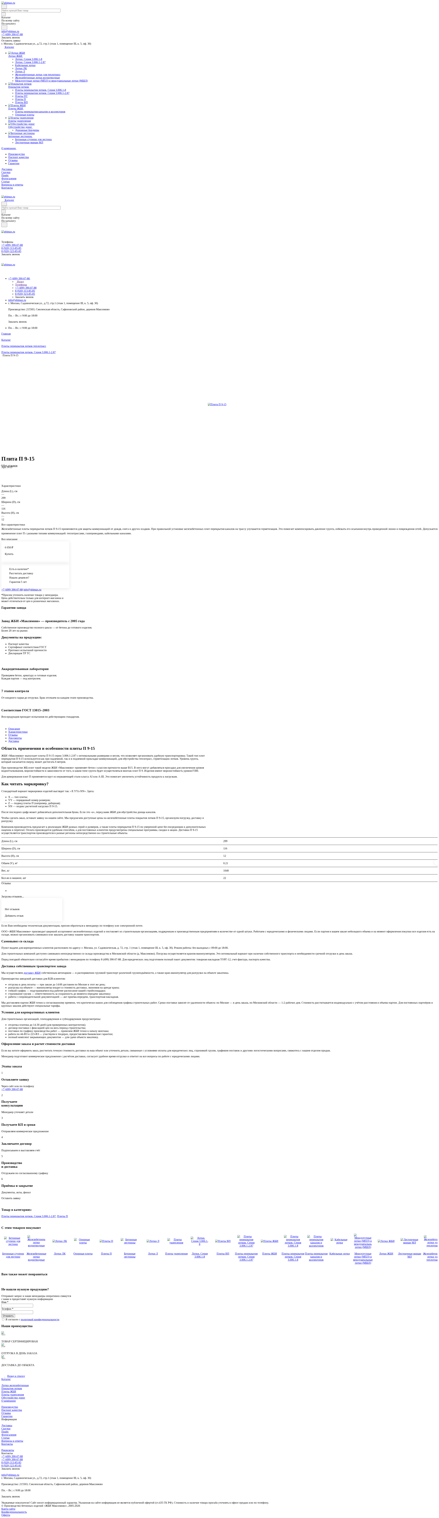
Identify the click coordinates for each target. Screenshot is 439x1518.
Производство (16, 154)
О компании (8, 1400)
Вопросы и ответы (12, 1440)
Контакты (7, 1444)
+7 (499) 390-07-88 (12, 34)
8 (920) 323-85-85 (11, 1465)
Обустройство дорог (13, 1397)
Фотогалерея (8, 1434)
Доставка (13, 741)
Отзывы (13, 160)
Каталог (6, 1379)
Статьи (5, 1437)
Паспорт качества (18, 157)
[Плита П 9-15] (217, 404)
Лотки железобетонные (15, 1385)
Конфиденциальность (14, 1511)
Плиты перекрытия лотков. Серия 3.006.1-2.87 (28, 1216)
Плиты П (62, 1216)
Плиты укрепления (12, 1394)
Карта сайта (8, 1508)
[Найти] (4, 27)
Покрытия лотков (11, 1388)
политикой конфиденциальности (40, 1319)
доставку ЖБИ (32, 972)
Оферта (5, 1515)
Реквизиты (7, 1450)
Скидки (5, 1428)
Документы (15, 738)
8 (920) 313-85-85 (11, 1462)
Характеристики (18, 731)
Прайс (5, 1431)
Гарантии (13, 163)
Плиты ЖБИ (8, 1391)
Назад (20, 281)
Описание (14, 728)
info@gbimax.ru (10, 31)
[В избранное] (2, 470)
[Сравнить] (3, 474)
